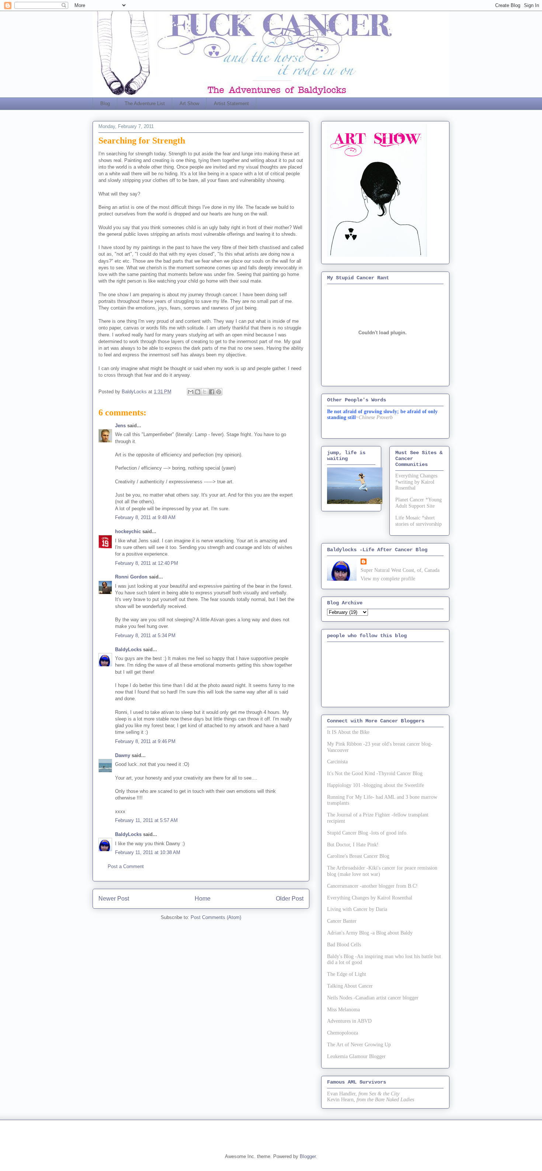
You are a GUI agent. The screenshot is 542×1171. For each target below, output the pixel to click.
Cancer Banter (342, 921)
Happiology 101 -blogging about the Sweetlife (375, 785)
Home (203, 898)
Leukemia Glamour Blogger (356, 1056)
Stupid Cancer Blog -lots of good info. (367, 833)
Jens (120, 425)
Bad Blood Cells (344, 944)
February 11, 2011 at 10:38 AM (147, 852)
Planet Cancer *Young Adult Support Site (418, 503)
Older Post (289, 898)
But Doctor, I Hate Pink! (353, 844)
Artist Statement (231, 103)
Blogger (308, 1156)
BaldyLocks (128, 649)
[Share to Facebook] (211, 391)
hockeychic (128, 531)
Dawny (122, 755)
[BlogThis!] (197, 391)
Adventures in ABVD (349, 1021)
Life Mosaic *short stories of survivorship (418, 521)
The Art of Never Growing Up (359, 1044)
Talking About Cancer (350, 986)
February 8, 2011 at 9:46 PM (145, 741)
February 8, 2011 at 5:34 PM (145, 635)
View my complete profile (388, 578)
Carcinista (337, 761)
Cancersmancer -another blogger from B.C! (372, 886)
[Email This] (190, 391)
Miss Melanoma (343, 1009)
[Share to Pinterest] (218, 391)
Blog (105, 103)
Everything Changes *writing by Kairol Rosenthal (416, 482)
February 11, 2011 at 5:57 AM (146, 820)
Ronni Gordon (131, 577)
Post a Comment (126, 866)
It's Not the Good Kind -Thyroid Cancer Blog (375, 773)
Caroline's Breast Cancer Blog (358, 856)
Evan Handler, (342, 1093)
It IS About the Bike (348, 732)
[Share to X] (204, 391)
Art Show (189, 103)
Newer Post (113, 898)
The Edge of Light (346, 974)
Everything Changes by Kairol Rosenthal (369, 898)
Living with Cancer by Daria (357, 909)
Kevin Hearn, (341, 1099)
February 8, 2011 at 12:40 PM (146, 563)
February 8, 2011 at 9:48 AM (145, 517)
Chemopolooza (342, 1033)
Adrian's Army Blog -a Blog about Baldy (370, 933)
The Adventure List (145, 103)
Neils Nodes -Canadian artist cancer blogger (372, 998)
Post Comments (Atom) (216, 917)
